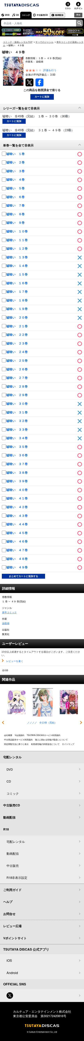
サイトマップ (68, 744)
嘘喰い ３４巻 (17, 438)
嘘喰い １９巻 (17, 308)
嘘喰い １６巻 (17, 283)
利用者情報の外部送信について (45, 744)
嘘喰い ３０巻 (17, 403)
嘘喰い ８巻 (15, 214)
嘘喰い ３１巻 (17, 412)
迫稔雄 (5, 623)
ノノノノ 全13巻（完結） (42, 722)
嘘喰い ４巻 (15, 179)
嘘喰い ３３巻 (17, 429)
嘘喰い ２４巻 (17, 352)
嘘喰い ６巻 (15, 197)
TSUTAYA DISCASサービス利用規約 (43, 735)
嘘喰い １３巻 (17, 257)
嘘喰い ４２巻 (17, 507)
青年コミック (9, 612)
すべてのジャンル (44, 42)
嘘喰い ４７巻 (17, 550)
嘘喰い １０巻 (17, 231)
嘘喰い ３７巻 (17, 464)
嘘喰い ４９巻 (17, 567)
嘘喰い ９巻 (15, 222)
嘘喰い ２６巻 (17, 369)
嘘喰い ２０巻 (17, 317)
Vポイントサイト (15, 938)
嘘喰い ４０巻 (17, 489)
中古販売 (13, 865)
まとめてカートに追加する (23, 576)
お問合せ (9, 914)
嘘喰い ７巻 (15, 205)
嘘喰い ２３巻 (17, 343)
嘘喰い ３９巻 (17, 481)
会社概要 (8, 735)
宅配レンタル (16, 841)
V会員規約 (19, 735)
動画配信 (59, 15)
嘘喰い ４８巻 (17, 558)
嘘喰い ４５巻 (17, 533)
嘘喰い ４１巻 (17, 498)
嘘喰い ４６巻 (17, 541)
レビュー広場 (12, 926)
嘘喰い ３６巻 (17, 455)
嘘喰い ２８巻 (17, 386)
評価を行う (49, 70)
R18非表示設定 (17, 877)
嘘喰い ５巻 (15, 188)
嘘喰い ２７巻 (17, 377)
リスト (68, 8)
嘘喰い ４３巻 (17, 515)
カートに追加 (42, 96)
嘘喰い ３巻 (15, 171)
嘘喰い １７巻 (17, 291)
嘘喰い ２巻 (15, 162)
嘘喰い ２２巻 (17, 334)
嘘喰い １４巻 (17, 265)
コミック (26, 15)
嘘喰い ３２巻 (17, 421)
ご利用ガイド (12, 889)
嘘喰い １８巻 (17, 300)
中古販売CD (42, 15)
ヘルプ (7, 901)
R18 (78, 14)
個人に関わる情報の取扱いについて (51, 739)
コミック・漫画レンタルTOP (17, 42)
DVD (7, 15)
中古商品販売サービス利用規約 (18, 739)
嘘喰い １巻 (15, 154)
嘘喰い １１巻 (17, 240)
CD (17, 15)
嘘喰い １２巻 (17, 248)
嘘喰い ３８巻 (17, 472)
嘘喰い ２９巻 (17, 395)
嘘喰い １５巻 (17, 274)
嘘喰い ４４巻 (17, 524)
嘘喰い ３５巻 (17, 446)
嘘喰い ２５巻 (17, 360)
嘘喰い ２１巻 (17, 326)
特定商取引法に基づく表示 (16, 744)
